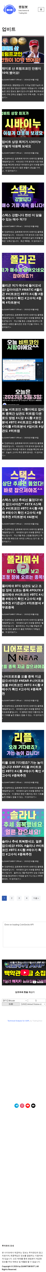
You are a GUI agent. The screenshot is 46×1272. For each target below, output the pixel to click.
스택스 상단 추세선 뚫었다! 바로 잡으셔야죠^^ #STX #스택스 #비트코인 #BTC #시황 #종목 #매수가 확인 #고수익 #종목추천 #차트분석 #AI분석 (22, 508)
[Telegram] (16, 1105)
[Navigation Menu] (41, 9)
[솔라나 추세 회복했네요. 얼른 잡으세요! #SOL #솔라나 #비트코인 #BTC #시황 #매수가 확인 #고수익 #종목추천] (23, 823)
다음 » (36, 898)
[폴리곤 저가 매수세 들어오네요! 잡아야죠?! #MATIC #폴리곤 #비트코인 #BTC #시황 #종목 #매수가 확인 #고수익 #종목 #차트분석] (23, 267)
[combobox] (14, 1000)
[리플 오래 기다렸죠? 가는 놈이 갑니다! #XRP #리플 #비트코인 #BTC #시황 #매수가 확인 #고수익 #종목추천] (23, 744)
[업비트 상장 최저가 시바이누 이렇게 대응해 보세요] (23, 123)
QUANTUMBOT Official (12, 80)
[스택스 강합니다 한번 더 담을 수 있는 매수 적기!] (23, 197)
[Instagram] (22, 1105)
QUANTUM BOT (28, 1266)
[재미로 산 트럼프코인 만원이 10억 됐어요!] (23, 50)
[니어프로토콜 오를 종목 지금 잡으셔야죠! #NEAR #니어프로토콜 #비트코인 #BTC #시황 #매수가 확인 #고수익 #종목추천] (23, 658)
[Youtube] (28, 1105)
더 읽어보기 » (11, 171)
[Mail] (33, 1105)
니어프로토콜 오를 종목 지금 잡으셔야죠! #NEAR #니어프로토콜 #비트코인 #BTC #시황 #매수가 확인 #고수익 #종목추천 (23, 685)
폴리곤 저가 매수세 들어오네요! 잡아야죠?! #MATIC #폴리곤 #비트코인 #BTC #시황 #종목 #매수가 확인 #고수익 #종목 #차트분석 (22, 294)
